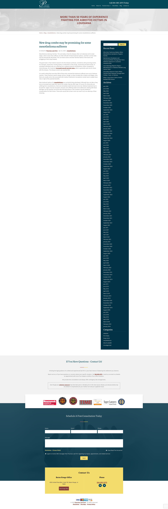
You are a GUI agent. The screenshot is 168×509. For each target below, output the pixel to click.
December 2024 (107, 131)
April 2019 (106, 291)
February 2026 (107, 98)
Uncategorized (107, 345)
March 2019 (106, 293)
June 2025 (106, 117)
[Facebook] (100, 485)
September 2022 (107, 194)
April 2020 (106, 263)
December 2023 (107, 159)
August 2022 (106, 197)
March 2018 (106, 322)
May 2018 (106, 317)
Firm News (106, 336)
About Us (98, 5)
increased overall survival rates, (65, 68)
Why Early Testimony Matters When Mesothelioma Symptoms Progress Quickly (113, 53)
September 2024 (107, 138)
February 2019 (107, 296)
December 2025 (107, 103)
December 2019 (107, 272)
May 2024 (106, 147)
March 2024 (106, 152)
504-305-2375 (118, 2)
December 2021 (107, 216)
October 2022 (107, 192)
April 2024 (106, 150)
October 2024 (107, 136)
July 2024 (105, 143)
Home (93, 5)
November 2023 (107, 161)
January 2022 (106, 213)
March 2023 (106, 180)
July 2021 (105, 227)
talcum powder (107, 343)
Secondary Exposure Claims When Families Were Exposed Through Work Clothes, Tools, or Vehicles (113, 73)
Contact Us (126, 5)
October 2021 (107, 220)
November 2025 (107, 105)
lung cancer (106, 338)
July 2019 (105, 284)
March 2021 (106, 237)
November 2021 (107, 218)
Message (47, 437)
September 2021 (107, 223)
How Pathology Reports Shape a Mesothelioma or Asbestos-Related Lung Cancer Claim (114, 67)
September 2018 (107, 307)
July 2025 (105, 114)
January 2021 (106, 241)
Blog (121, 5)
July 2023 (105, 171)
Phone (99, 428)
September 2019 (107, 279)
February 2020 (107, 267)
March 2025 (106, 124)
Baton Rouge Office (64, 488)
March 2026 (106, 96)
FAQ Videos (115, 5)
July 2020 (105, 256)
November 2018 (107, 303)
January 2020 (106, 270)
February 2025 (107, 126)
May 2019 (106, 289)
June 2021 (106, 230)
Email (73, 428)
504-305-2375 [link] (98, 374)
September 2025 (107, 110)
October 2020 (107, 249)
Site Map (83, 504)
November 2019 (107, 274)
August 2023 (106, 168)
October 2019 (107, 277)
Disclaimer (48, 450)
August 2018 (106, 310)
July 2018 (105, 312)
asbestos (105, 333)
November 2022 (107, 190)
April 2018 (106, 319)
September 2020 (107, 251)
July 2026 (105, 86)
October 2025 (107, 107)
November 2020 (107, 246)
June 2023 (106, 173)
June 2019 (106, 286)
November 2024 (107, 133)
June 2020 (106, 258)
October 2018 (107, 305)
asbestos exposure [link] (64, 385)
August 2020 (106, 253)
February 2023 (107, 183)
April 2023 (106, 178)
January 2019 (106, 298)
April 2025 (106, 121)
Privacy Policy (57, 450)
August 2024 (106, 140)
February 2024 (107, 154)
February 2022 (107, 211)
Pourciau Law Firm (51, 51)
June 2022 (106, 201)
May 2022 (106, 204)
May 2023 (106, 176)
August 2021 (106, 225)
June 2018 (106, 314)
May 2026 (106, 91)
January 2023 (106, 185)
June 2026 (106, 88)
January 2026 (106, 100)
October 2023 (107, 164)
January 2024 (106, 157)
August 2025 (106, 112)
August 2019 (106, 281)
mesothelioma (52, 33)
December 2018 (107, 300)
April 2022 (106, 206)
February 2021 (107, 239)
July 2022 (105, 199)
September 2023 (107, 166)
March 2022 (106, 209)
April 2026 (106, 93)
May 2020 (106, 260)
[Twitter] (104, 485)
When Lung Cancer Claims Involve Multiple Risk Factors (112, 78)
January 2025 (106, 128)
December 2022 (107, 187)
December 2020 (107, 244)
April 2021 (106, 234)
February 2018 (107, 324)
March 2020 (106, 265)
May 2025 (106, 119)
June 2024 (106, 145)
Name (46, 428)
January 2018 (106, 326)
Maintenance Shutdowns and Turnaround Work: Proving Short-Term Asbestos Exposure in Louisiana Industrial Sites (114, 60)
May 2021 (106, 232)
